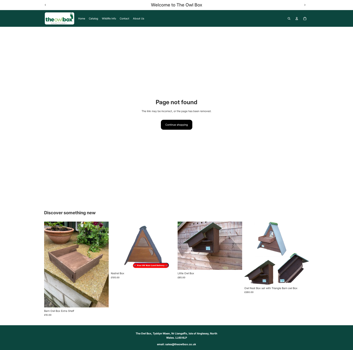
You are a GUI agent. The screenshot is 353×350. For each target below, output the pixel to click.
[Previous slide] (45, 5)
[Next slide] (305, 5)
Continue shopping (176, 124)
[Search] (289, 18)
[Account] (297, 18)
